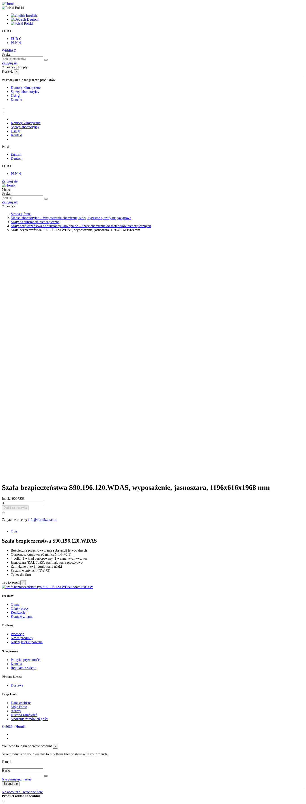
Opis (14, 531)
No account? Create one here (22, 792)
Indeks (7, 498)
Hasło (6, 770)
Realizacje (18, 612)
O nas (15, 604)
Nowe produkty (22, 638)
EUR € (16, 39)
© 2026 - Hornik (14, 726)
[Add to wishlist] (3, 513)
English (31, 15)
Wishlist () (9, 50)
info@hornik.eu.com (42, 520)
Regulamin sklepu (23, 668)
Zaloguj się (9, 181)
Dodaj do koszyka (15, 507)
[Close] (3, 112)
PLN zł (16, 43)
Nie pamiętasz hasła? (16, 779)
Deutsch (32, 19)
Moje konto (19, 707)
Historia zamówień (24, 715)
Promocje (17, 634)
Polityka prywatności (26, 660)
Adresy (16, 711)
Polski (28, 23)
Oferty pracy (20, 608)
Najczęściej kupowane (27, 642)
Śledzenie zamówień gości (29, 719)
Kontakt (16, 664)
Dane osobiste (21, 703)
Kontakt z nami (21, 616)
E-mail (6, 762)
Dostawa (17, 685)
